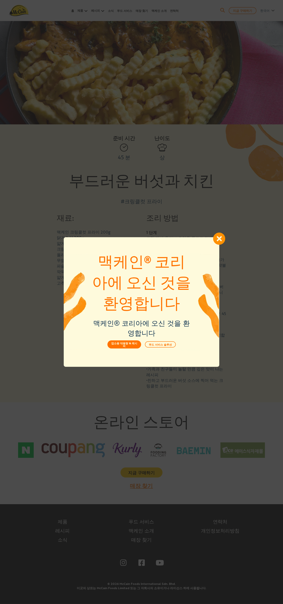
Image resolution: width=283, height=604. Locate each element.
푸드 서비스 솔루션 (160, 344)
